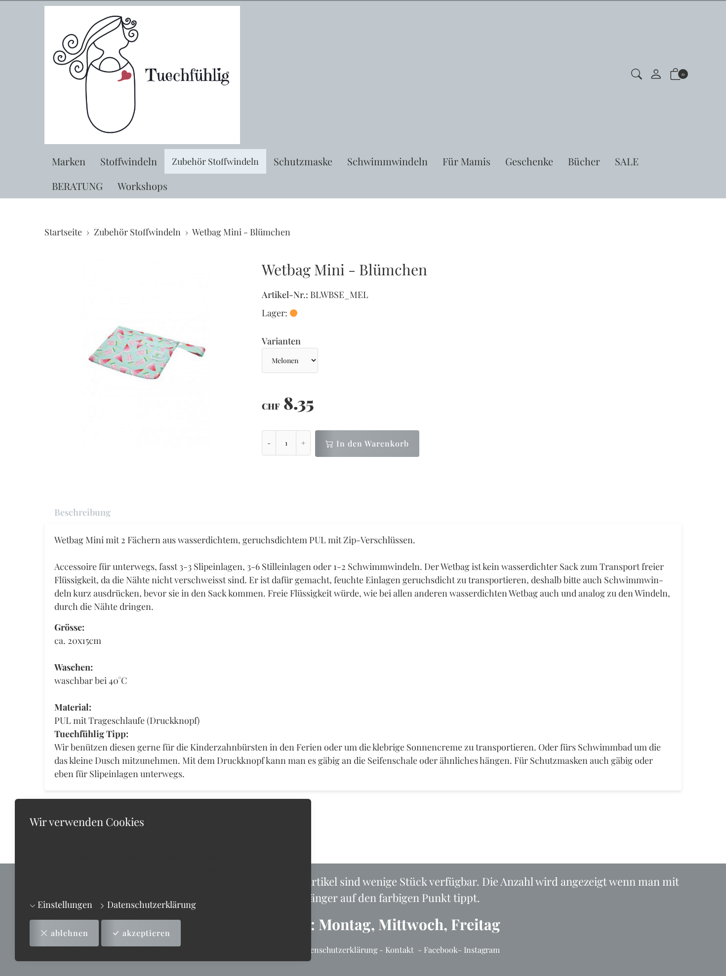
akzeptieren (146, 933)
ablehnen (69, 933)
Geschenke (529, 161)
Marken (68, 161)
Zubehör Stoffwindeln (215, 161)
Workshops (142, 185)
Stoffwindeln (128, 161)
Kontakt (399, 949)
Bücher (584, 161)
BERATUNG (77, 185)
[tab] (77, 512)
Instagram (482, 949)
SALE (627, 161)
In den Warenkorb (372, 443)
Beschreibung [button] (82, 512)
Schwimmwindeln (387, 161)
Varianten (281, 341)
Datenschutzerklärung (150, 904)
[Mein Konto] (655, 75)
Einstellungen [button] (64, 904)
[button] (636, 75)
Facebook (441, 949)
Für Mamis (466, 161)
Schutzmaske (303, 161)
